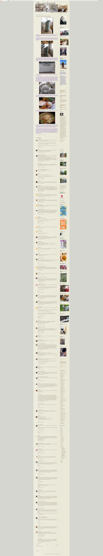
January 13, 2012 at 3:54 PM (41, 183)
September (62, 440)
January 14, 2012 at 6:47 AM (41, 341)
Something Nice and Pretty (41, 154)
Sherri (38, 272)
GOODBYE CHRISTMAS (63, 457)
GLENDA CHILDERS (40, 403)
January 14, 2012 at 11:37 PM (41, 453)
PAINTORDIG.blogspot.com (41, 266)
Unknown (39, 247)
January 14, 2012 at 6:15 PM (41, 407)
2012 (61, 436)
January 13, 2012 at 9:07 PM (41, 281)
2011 (61, 459)
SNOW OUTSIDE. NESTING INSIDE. (63, 453)
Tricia (38, 455)
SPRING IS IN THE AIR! (63, 456)
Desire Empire (39, 306)
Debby (38, 149)
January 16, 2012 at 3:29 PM (41, 523)
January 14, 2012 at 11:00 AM (41, 387)
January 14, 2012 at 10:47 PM (41, 446)
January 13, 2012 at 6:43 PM (41, 245)
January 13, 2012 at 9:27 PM (41, 292)
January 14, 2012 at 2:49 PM (41, 401)
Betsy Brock (39, 230)
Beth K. (38, 389)
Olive (38, 253)
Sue (38, 525)
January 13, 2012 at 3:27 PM (41, 167)
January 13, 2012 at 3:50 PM (41, 178)
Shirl (38, 435)
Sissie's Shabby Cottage (40, 258)
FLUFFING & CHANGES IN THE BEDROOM (63, 455)
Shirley (38, 300)
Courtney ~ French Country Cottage (42, 169)
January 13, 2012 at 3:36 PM (41, 171)
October (62, 439)
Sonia (38, 476)
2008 (61, 462)
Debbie (38, 320)
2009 (61, 461)
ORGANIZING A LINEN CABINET (63, 449)
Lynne (38, 216)
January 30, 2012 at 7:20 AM (41, 542)
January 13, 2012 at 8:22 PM (41, 270)
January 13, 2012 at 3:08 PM (41, 152)
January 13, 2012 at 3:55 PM (41, 191)
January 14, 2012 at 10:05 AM (41, 380)
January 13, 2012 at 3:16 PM (41, 161)
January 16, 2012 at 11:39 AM (41, 499)
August (62, 441)
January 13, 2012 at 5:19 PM (41, 202)
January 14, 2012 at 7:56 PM (41, 422)
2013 (61, 435)
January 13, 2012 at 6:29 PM (41, 228)
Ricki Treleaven (39, 204)
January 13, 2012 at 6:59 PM (41, 251)
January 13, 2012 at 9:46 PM (41, 298)
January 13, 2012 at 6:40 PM (41, 239)
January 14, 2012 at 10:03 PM (41, 440)
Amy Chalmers (39, 193)
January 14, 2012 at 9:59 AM (41, 369)
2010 (61, 460)
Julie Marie (39, 185)
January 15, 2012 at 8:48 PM (41, 474)
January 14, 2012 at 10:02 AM (41, 374)
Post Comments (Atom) (41, 546)
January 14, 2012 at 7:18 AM (41, 349)
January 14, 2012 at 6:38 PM (41, 413)
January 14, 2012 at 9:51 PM (41, 433)
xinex (38, 294)
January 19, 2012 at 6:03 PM (41, 536)
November (62, 438)
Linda (38, 173)
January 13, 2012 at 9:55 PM (41, 304)
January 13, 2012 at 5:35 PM (41, 214)
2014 (61, 434)
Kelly (38, 495)
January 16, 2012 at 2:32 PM (41, 514)
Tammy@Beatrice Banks (40, 371)
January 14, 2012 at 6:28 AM (41, 337)
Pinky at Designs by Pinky (41, 501)
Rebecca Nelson (39, 424)
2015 (61, 433)
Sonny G (39, 241)
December (62, 437)
